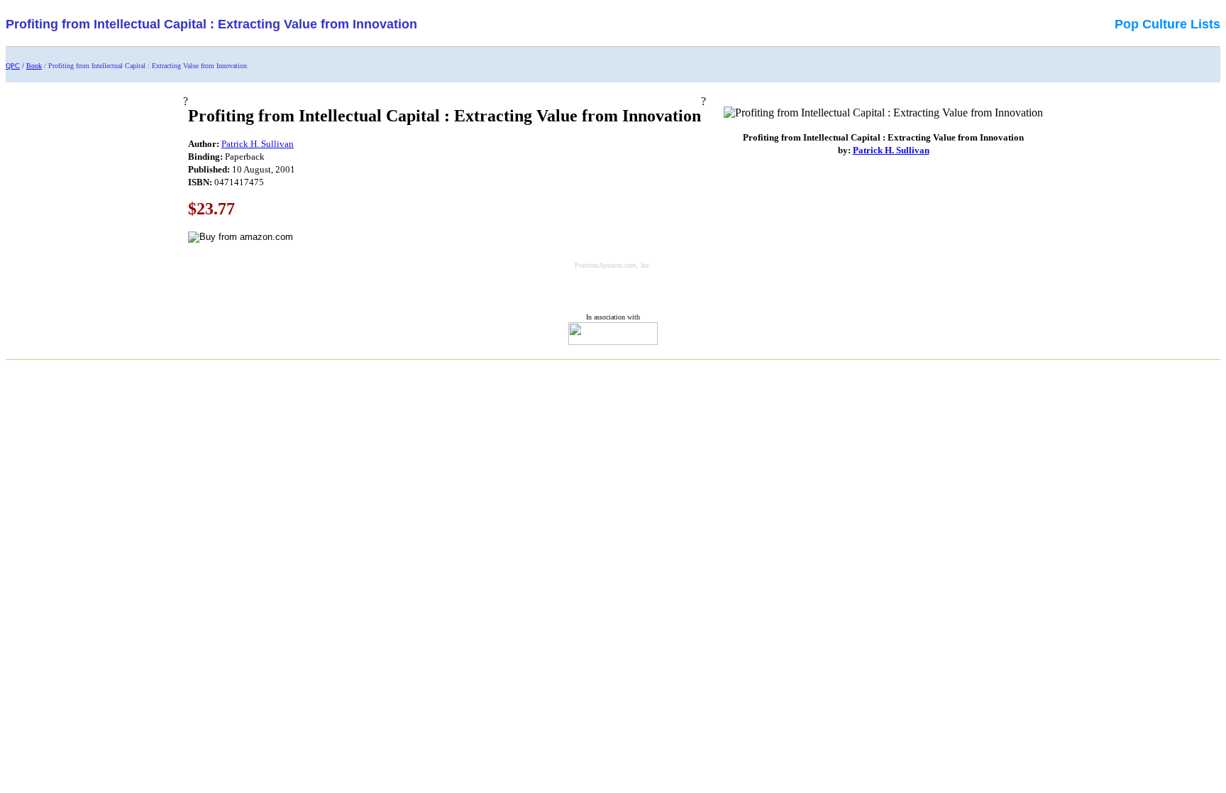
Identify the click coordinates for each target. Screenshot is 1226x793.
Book (34, 66)
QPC (13, 66)
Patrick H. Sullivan (257, 143)
